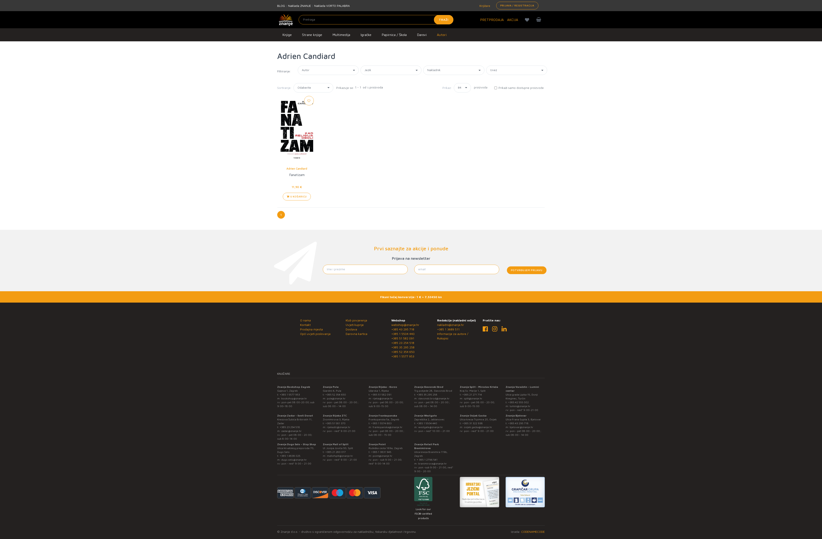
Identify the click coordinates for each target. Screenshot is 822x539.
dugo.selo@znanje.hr (294, 459)
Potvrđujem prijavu (526, 270)
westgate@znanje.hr (430, 427)
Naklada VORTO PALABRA (332, 5)
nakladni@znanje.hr (450, 325)
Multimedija (341, 35)
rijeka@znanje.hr (383, 398)
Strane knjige (312, 35)
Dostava (351, 329)
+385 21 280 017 (335, 452)
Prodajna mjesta (311, 329)
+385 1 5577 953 (402, 356)
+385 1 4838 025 (290, 455)
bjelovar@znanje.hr (521, 427)
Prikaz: (447, 88)
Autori (442, 35)
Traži (443, 19)
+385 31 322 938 (472, 423)
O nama (305, 320)
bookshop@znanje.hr (294, 398)
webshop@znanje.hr (405, 325)
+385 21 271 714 (472, 394)
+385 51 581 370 (335, 423)
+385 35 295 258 (402, 347)
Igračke (365, 35)
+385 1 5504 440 (403, 334)
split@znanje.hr (473, 398)
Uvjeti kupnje (355, 325)
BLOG (281, 5)
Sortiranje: (284, 88)
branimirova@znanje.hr (432, 463)
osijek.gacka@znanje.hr (478, 427)
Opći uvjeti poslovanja (315, 334)
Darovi (422, 35)
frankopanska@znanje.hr (387, 427)
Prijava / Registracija (517, 5)
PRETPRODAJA (492, 20)
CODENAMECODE (533, 531)
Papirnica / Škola (394, 35)
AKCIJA (512, 20)
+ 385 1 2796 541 (427, 459)
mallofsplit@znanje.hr (340, 455)
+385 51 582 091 (402, 338)
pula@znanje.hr (336, 398)
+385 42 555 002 (518, 402)
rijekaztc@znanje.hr (338, 427)
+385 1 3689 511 (448, 329)
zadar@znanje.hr (291, 431)
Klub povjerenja (356, 320)
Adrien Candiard (296, 168)
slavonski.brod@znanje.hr (434, 398)
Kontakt (305, 325)
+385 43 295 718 (402, 329)
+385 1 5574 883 (381, 423)
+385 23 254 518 (402, 343)
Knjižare (484, 5)
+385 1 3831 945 (381, 452)
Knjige (287, 35)
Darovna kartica (356, 334)
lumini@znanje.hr (520, 406)
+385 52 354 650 (403, 352)
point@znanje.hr (382, 455)
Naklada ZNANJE (299, 5)
